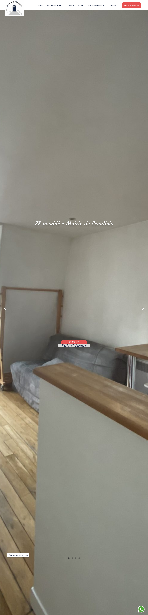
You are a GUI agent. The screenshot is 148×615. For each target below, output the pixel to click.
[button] (5, 308)
